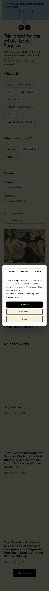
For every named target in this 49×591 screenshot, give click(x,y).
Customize (23, 311)
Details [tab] (24, 271)
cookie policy (33, 294)
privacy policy (12, 297)
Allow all (24, 304)
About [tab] (38, 271)
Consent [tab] (11, 271)
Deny (24, 319)
